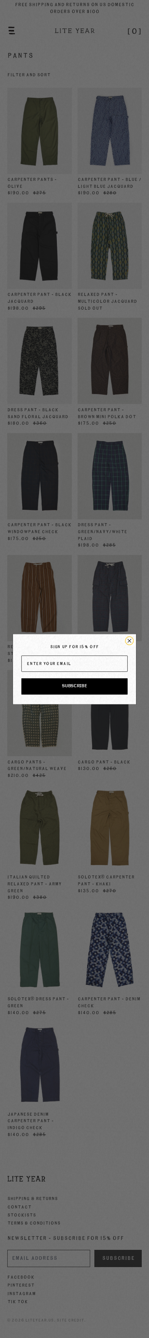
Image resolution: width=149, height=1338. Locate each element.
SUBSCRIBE (74, 686)
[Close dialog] (129, 641)
